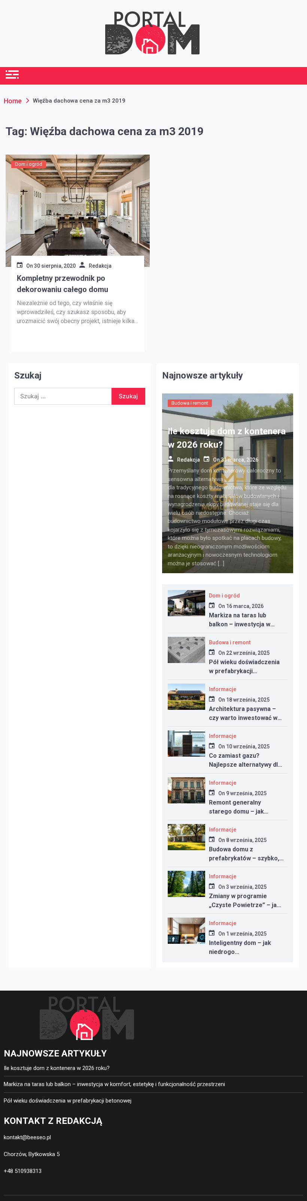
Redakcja (100, 266)
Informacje (222, 689)
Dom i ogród (28, 164)
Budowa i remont (189, 403)
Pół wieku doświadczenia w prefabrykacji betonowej (244, 671)
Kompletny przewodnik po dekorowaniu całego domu (62, 284)
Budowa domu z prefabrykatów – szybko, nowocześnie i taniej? (244, 858)
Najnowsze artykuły (202, 375)
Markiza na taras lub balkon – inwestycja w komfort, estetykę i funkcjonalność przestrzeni (114, 1084)
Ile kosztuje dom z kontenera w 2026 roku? (57, 1068)
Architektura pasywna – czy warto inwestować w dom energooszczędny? (243, 717)
